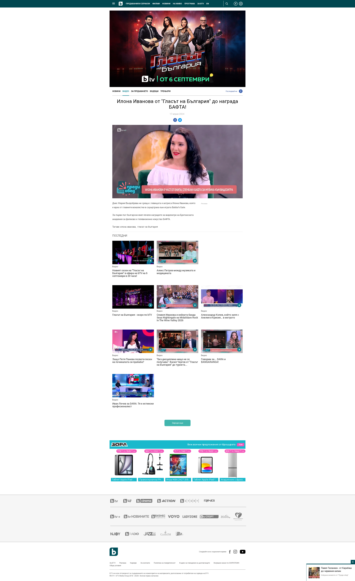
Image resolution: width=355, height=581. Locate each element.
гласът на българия (147, 226)
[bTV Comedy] (129, 501)
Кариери (133, 563)
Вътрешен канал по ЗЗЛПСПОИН (226, 563)
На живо (177, 3)
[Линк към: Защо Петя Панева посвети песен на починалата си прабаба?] (133, 350)
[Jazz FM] (152, 534)
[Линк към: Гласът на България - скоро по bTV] (133, 306)
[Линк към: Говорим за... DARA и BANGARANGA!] (222, 350)
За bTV (200, 3)
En (207, 3)
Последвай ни (231, 91)
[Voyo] (175, 516)
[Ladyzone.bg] (191, 516)
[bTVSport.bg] (210, 516)
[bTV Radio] (134, 534)
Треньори (165, 91)
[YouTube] (241, 551)
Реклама (122, 563)
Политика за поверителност (164, 563)
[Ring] (212, 501)
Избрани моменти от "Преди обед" (334, 575)
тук (241, 445)
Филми (156, 3)
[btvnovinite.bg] (137, 516)
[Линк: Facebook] (228, 551)
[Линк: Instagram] (234, 552)
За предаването (139, 91)
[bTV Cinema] (146, 501)
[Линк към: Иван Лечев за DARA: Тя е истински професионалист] (133, 395)
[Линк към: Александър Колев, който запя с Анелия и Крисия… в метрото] (222, 306)
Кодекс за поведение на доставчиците (194, 563)
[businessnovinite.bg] (159, 516)
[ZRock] (182, 534)
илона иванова (128, 226)
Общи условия (115, 566)
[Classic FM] (168, 534)
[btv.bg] (116, 501)
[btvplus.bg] (116, 516)
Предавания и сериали (138, 3)
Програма (189, 3)
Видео (125, 91)
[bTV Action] (168, 501)
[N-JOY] (117, 534)
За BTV (113, 563)
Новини (166, 3)
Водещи (154, 91)
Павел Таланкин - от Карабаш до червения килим (336, 569)
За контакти (145, 563)
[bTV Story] (192, 501)
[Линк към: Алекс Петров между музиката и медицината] (177, 261)
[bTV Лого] (114, 552)
